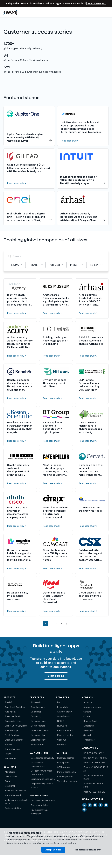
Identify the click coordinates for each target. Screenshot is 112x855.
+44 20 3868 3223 (96, 762)
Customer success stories (43, 800)
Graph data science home (43, 779)
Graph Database (12, 735)
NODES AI (62, 726)
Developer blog (38, 735)
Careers (87, 712)
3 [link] (56, 623)
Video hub (61, 740)
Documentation (38, 726)
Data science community (42, 758)
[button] (16, 265)
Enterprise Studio (13, 716)
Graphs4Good (90, 721)
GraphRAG (10, 786)
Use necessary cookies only (88, 849)
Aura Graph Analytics (15, 707)
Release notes (37, 744)
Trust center (89, 740)
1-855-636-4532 (95, 753)
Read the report (97, 3)
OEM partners (63, 767)
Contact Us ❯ (90, 748)
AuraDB (8, 702)
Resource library (64, 730)
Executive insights (39, 805)
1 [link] (45, 623)
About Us (87, 702)
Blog (59, 702)
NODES (60, 721)
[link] (66, 623)
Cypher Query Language (16, 726)
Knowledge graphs (13, 795)
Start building (56, 675)
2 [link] (50, 623)
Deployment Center (40, 730)
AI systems (10, 772)
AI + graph (36, 702)
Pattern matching (13, 808)
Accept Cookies (53, 849)
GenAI (7, 781)
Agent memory (38, 707)
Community (36, 716)
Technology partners (67, 781)
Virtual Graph (11, 758)
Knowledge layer (13, 749)
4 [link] (61, 623)
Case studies (11, 776)
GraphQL (9, 744)
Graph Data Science (14, 740)
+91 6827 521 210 (97, 792)
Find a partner (63, 762)
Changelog (36, 712)
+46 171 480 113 (99, 758)
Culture (86, 716)
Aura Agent (10, 712)
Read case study (69, 140)
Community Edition (13, 721)
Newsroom (88, 730)
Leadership (88, 726)
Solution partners (65, 776)
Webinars (61, 744)
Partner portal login (66, 772)
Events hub (62, 707)
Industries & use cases (15, 791)
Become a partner (65, 758)
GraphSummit (63, 716)
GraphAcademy (38, 740)
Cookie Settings (14, 842)
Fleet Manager (12, 730)
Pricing (8, 754)
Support (87, 735)
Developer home (38, 721)
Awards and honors (92, 707)
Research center (65, 735)
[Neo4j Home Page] (10, 12)
